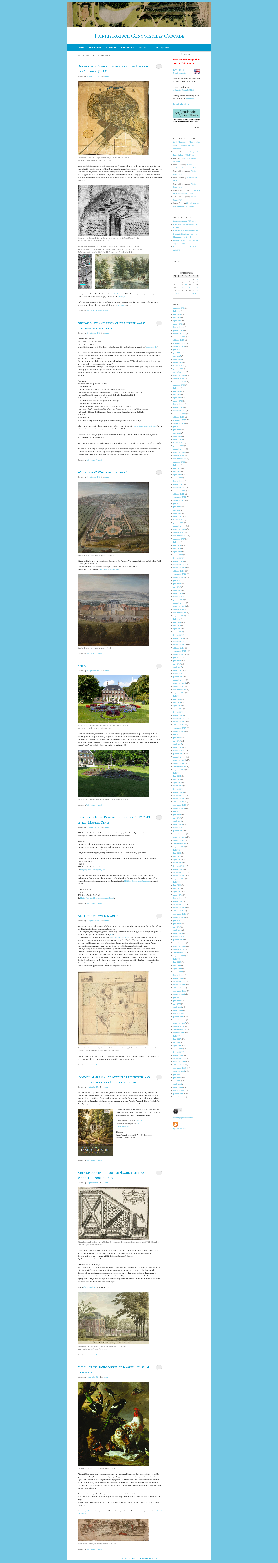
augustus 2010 (179, 917)
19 (182, 287)
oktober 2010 (178, 910)
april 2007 (177, 1045)
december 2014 (179, 756)
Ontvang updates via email (183, 1117)
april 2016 (177, 705)
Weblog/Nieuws (162, 47)
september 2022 (179, 458)
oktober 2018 (178, 609)
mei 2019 (177, 586)
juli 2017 (176, 657)
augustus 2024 (179, 384)
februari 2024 (178, 404)
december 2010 (179, 904)
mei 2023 (177, 433)
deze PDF (139, 1120)
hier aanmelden (123, 1126)
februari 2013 (178, 827)
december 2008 (179, 981)
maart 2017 (178, 670)
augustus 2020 (179, 538)
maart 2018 (178, 631)
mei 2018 (177, 625)
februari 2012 (178, 865)
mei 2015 (177, 740)
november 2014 (179, 760)
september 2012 (179, 843)
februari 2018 (178, 634)
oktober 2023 (178, 416)
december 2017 (179, 641)
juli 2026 (176, 311)
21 (190, 287)
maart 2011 (178, 894)
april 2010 (177, 930)
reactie (99, 460)
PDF (111, 934)
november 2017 (179, 644)
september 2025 (179, 343)
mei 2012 (177, 856)
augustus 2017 (179, 654)
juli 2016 (176, 695)
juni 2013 (177, 814)
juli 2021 (176, 503)
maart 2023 (178, 439)
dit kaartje (121, 296)
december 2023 (179, 410)
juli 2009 (176, 958)
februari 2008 (178, 1013)
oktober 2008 (178, 987)
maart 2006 (178, 1087)
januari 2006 (178, 1093)
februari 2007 (178, 1051)
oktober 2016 (178, 686)
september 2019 (179, 574)
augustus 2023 (179, 423)
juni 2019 (177, 583)
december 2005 (179, 1096)
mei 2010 (177, 926)
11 (179, 285)
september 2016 (179, 689)
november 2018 (179, 606)
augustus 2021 (179, 500)
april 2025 (177, 359)
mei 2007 (177, 1042)
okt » (194, 293)
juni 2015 (177, 737)
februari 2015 (178, 750)
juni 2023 (177, 429)
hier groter (120, 305)
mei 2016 (177, 702)
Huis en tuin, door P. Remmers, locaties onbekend (186, 145)
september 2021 (179, 497)
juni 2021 (177, 506)
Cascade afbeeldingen (181, 104)
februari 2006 (178, 1090)
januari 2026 (178, 330)
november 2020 (179, 529)
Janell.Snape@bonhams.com (109, 569)
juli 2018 (176, 618)
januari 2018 (178, 638)
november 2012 (179, 836)
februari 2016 (178, 711)
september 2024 (179, 381)
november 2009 (179, 946)
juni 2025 (177, 352)
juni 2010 (177, 923)
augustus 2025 (179, 346)
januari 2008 (178, 1016)
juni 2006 (177, 1077)
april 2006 (177, 1083)
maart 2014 (178, 785)
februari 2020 (178, 557)
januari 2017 (178, 676)
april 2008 (177, 1007)
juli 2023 (176, 426)
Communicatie (127, 47)
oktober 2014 (178, 763)
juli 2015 (176, 734)
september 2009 (179, 952)
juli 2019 (176, 580)
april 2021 (177, 513)
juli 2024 (176, 388)
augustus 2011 (179, 878)
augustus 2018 (179, 615)
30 (197, 290)
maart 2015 (178, 747)
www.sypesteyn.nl (86, 1511)
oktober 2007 (178, 1026)
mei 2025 (177, 356)
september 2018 (179, 612)
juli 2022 (176, 465)
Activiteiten (111, 47)
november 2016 (179, 683)
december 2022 (179, 448)
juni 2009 (177, 962)
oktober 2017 (178, 647)
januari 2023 (178, 445)
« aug (178, 293)
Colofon (142, 47)
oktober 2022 (178, 455)
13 (186, 285)
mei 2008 (177, 1003)
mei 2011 (177, 888)
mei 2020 (177, 548)
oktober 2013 (178, 801)
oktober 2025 (178, 339)
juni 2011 (177, 885)
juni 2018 (177, 622)
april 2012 (177, 859)
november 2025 (179, 336)
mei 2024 (177, 394)
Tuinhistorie (90, 310)
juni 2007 (177, 1039)
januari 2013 (178, 830)
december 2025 (179, 333)
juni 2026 (177, 314)
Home (81, 47)
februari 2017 (178, 673)
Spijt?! (82, 665)
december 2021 (179, 487)
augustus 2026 (179, 307)
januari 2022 (178, 484)
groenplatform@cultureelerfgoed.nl (145, 426)
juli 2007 (176, 1035)
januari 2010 (178, 939)
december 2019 (179, 564)
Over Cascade (95, 47)
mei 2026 (177, 317)
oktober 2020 (178, 532)
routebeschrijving (151, 347)
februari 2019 (178, 596)
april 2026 (177, 320)
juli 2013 (176, 811)
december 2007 (179, 1019)
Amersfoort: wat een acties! (99, 915)
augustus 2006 (179, 1071)
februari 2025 (178, 365)
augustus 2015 (179, 731)
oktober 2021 (178, 493)
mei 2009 (177, 965)
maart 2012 (178, 862)
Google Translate (179, 73)
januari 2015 (178, 753)
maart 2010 (178, 933)
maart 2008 (178, 1010)
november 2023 (179, 413)
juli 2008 (176, 997)
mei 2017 (177, 663)
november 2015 (179, 721)
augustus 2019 (179, 577)
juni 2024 (177, 391)
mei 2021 (177, 509)
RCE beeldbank (119, 294)
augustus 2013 (179, 808)
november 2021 (179, 490)
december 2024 (179, 371)
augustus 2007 (179, 1032)
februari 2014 (178, 788)
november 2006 (179, 1061)
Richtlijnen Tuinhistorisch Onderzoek (137, 881)
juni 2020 (177, 545)
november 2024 (179, 375)
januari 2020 (178, 561)
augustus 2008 (179, 994)
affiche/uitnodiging (89, 1287)
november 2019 (179, 567)
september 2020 (179, 535)
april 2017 (177, 667)
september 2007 (179, 1029)
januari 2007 (178, 1055)
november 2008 (179, 984)
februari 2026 (178, 327)
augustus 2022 (179, 461)
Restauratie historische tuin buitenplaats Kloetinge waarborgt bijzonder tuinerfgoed (186, 233)
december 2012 (179, 833)
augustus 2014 (179, 769)
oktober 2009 (178, 949)
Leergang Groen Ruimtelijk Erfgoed (92, 869)
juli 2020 (176, 542)
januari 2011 (178, 901)
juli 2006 (176, 1074)
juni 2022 (177, 468)
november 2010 (179, 907)
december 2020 (179, 525)
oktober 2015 (178, 724)
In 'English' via (178, 70)
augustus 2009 (179, 955)
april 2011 (177, 891)
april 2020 (177, 551)
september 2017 (179, 651)
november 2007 (179, 1023)
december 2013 (179, 795)
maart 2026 (178, 323)
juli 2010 (176, 920)
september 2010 (179, 913)
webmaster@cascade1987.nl (183, 90)
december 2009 (179, 942)
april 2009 (177, 968)
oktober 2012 (178, 840)
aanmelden (190, 98)
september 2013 (179, 804)
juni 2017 (177, 660)
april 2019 (177, 590)
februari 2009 (178, 974)
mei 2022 (177, 471)
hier (138, 1123)
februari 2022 (178, 480)
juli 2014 (176, 772)
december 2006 (179, 1058)
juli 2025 (176, 349)
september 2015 (179, 727)
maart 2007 (178, 1048)
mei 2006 (177, 1080)
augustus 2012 (179, 846)
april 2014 (177, 782)
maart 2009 (178, 971)
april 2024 (177, 397)
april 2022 (177, 474)
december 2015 (179, 718)
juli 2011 (176, 881)
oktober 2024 (178, 378)
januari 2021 (178, 522)
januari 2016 (178, 715)
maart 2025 (178, 362)
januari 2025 (178, 368)
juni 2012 (177, 853)
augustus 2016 (179, 692)
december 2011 (179, 872)
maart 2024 (178, 400)
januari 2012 (178, 869)
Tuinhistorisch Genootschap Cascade (139, 35)
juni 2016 (177, 699)
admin (106, 76)
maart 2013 (178, 824)
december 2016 (179, 679)
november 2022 (179, 452)
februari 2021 (178, 519)
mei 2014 (177, 779)
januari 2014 (178, 792)
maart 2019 (178, 593)
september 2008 (179, 990)
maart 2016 (178, 708)
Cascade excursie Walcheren (184, 221)
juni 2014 (177, 776)
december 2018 (179, 602)
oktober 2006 (178, 1064)
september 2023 (179, 420)
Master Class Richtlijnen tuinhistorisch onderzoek (97, 898)
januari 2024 (178, 407)
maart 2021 (178, 516)
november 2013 (179, 798)
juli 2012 (176, 849)
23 (197, 287)
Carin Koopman (179, 142)
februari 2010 (178, 936)
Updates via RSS (179, 1128)
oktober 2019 (178, 570)
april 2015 (177, 744)
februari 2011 (178, 898)
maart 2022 (178, 477)
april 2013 (177, 821)
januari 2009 (178, 978)
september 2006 (179, 1067)
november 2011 (179, 875)
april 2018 (177, 628)
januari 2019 (178, 599)
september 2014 (179, 766)
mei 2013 (177, 817)
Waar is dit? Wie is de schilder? (102, 472)
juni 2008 (177, 1000)
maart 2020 (178, 554)
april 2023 (177, 436)
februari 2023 (178, 442)
